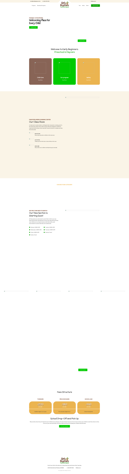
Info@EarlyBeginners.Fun (35, 1)
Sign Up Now (95, 5)
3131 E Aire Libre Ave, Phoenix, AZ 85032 (56, 467)
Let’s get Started (64, 426)
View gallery (83, 369)
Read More (40, 80)
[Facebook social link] (97, 1)
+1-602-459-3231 (45, 1)
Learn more (33, 27)
